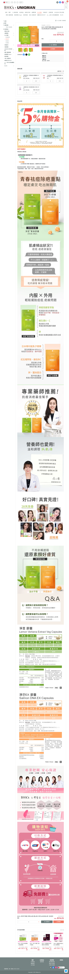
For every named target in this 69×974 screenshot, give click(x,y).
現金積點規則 (52, 961)
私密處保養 (8, 37)
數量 (42, 38)
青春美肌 (7, 39)
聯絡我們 (33, 963)
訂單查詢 (33, 961)
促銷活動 (42, 961)
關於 (33, 960)
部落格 (61, 960)
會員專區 (52, 960)
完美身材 (7, 41)
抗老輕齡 (7, 42)
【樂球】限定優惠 (9, 27)
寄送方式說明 (52, 963)
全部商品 (42, 960)
